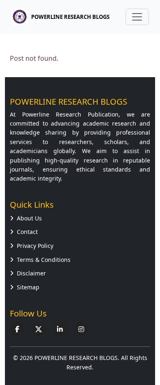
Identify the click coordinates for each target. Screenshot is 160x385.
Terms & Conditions (44, 260)
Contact (27, 232)
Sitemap (28, 287)
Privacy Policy (35, 246)
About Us (29, 218)
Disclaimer (31, 273)
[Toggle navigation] (137, 17)
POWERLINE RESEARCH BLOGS (55, 17)
